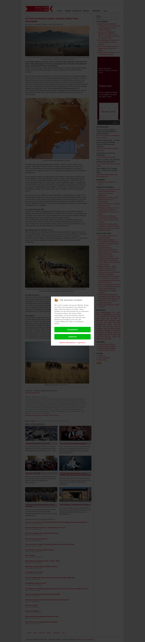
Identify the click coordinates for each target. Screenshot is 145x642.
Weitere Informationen (68, 342)
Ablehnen (72, 337)
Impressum (81, 342)
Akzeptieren (72, 329)
